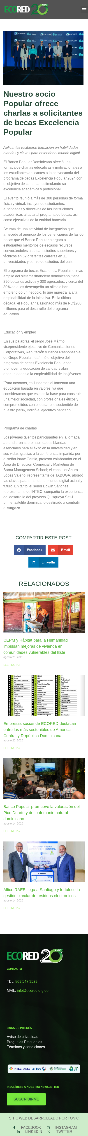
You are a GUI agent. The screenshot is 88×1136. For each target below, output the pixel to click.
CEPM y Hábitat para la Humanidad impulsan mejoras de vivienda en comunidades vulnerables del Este (35, 646)
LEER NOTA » (12, 664)
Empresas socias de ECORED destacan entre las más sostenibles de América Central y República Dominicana (39, 729)
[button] (84, 9)
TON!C (73, 1118)
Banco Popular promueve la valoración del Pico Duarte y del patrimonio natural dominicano (41, 812)
